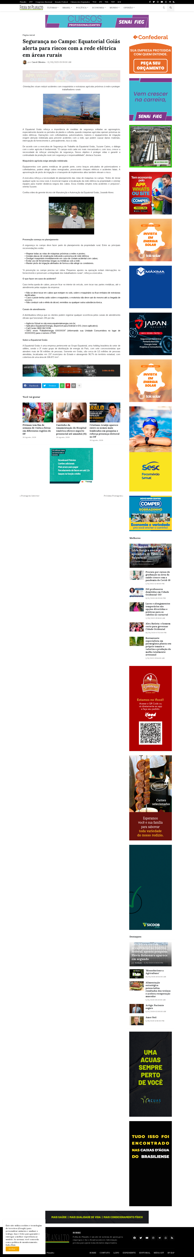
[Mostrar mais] (79, 385)
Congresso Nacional (44, 2)
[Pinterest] (67, 385)
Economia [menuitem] (98, 7)
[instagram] (157, 2)
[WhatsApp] (62, 385)
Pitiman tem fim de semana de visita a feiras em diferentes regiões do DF (37, 429)
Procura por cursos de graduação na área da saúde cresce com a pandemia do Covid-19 (158, 576)
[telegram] (170, 2)
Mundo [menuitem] (114, 7)
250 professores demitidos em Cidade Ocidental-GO (157, 592)
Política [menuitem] (81, 7)
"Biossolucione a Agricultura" (155, 972)
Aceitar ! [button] (12, 1249)
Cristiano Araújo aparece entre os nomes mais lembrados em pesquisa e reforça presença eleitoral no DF (104, 431)
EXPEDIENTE (129, 1252)
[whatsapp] (166, 2)
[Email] (73, 385)
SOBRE (93, 1252)
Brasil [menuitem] (66, 7)
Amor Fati (151, 1017)
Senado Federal (61, 2)
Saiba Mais (10, 1245)
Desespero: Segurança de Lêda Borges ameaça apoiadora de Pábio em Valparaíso (150, 552)
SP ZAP (171, 1252)
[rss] (173, 2)
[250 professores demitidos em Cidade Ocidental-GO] (137, 592)
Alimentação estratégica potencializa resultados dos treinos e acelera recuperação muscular (158, 989)
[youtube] (162, 2)
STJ (100, 2)
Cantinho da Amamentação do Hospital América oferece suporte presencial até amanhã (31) (71, 429)
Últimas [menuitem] (52, 7)
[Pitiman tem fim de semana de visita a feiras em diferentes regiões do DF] (38, 412)
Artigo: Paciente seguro (155, 1006)
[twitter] (154, 2)
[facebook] (134, 1237)
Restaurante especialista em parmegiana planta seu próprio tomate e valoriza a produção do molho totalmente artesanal (158, 646)
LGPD (116, 1252)
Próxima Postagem (113, 495)
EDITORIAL (144, 1252)
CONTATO (105, 1252)
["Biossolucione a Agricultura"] (137, 973)
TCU (94, 2)
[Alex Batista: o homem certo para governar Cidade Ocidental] (137, 626)
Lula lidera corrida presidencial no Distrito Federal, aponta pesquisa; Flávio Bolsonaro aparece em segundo (150, 951)
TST (113, 2)
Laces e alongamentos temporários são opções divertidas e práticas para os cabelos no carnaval (158, 609)
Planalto (23, 2)
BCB (119, 2)
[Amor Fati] (137, 1020)
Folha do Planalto (46, 1252)
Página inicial (29, 35)
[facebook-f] (150, 2)
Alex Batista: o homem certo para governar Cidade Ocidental (158, 626)
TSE (106, 2)
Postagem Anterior (30, 495)
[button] (164, 7)
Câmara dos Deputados (80, 2)
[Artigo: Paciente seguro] (137, 1008)
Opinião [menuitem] (128, 7)
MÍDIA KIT (159, 1252)
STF (31, 2)
